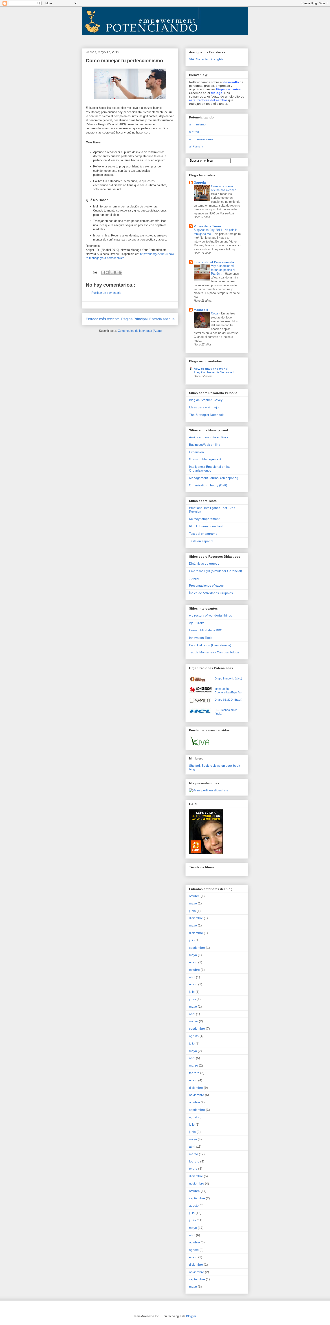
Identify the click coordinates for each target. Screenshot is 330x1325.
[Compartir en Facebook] (116, 272)
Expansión (196, 452)
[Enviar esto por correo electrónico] (103, 272)
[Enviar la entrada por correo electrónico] (95, 272)
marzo (193, 1021)
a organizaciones (201, 139)
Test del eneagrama (203, 533)
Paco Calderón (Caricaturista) (210, 645)
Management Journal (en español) (213, 478)
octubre (194, 896)
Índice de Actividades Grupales (211, 593)
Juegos (194, 578)
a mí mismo (197, 124)
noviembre (196, 1095)
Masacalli (201, 310)
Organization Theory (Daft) (208, 485)
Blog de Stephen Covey (205, 400)
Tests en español (201, 541)
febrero (194, 1073)
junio (192, 911)
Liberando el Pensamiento (214, 262)
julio (192, 940)
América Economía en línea (208, 437)
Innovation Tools (200, 637)
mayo (193, 903)
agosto (194, 1036)
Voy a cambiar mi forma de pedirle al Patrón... (223, 269)
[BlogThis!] (107, 272)
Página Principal (134, 319)
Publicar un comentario (106, 292)
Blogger (191, 1316)
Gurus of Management (205, 459)
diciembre (196, 918)
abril (192, 977)
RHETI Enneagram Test (206, 526)
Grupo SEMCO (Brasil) (228, 699)
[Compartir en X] (111, 272)
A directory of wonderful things (210, 615)
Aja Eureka (197, 623)
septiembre (197, 947)
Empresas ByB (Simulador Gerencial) (215, 571)
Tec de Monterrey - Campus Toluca (214, 652)
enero (193, 962)
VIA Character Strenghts (206, 59)
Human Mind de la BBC (205, 630)
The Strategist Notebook (206, 414)
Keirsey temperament (204, 519)
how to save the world (211, 368)
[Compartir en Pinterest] (120, 272)
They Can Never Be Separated (213, 372)
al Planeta (196, 146)
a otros (194, 132)
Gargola (200, 182)
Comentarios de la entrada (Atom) (140, 330)
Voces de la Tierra (207, 226)
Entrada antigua (162, 319)
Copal (215, 313)
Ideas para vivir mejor (204, 407)
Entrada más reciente (103, 319)
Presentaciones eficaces (206, 585)
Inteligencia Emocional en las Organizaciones (209, 468)
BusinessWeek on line (204, 444)
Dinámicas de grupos (204, 563)
